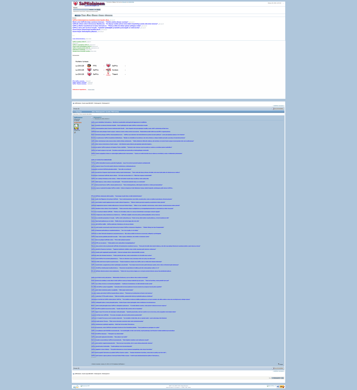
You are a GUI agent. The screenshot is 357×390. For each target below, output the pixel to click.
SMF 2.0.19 (171, 385)
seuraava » (281, 105)
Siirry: (270, 378)
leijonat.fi (88, 81)
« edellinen (276, 105)
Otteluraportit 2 (98, 117)
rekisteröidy (131, 2)
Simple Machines (184, 385)
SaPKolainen (78, 117)
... (90, 89)
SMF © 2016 (177, 385)
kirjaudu (124, 2)
